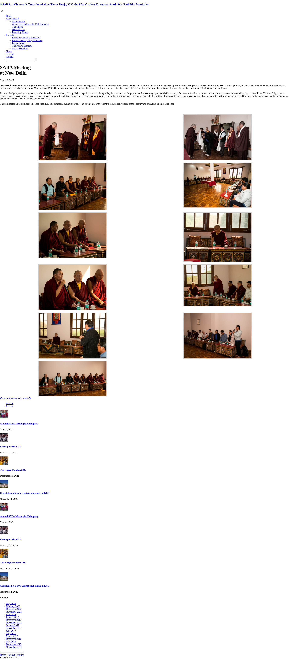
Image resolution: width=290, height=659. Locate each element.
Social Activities (19, 48)
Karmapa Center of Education (26, 37)
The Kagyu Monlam (22, 46)
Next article (23, 398)
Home (9, 16)
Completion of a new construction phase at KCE (24, 493)
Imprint (20, 655)
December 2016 (13, 639)
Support (10, 54)
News (9, 51)
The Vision (17, 27)
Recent (9, 406)
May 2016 (11, 641)
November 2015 (14, 647)
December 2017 (13, 620)
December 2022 (13, 609)
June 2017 (11, 630)
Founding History (20, 32)
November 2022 (14, 611)
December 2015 (13, 644)
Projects (10, 35)
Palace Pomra (18, 43)
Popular (9, 403)
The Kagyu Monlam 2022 (13, 470)
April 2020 (11, 614)
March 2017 (12, 636)
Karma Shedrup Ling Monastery (27, 40)
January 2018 (12, 617)
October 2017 (12, 625)
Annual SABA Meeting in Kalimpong (19, 423)
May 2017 (11, 633)
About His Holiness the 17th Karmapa (30, 24)
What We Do (18, 29)
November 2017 (14, 622)
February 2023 (13, 606)
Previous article (9, 398)
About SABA (12, 18)
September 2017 (14, 628)
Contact (9, 56)
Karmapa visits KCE (10, 446)
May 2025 (11, 603)
